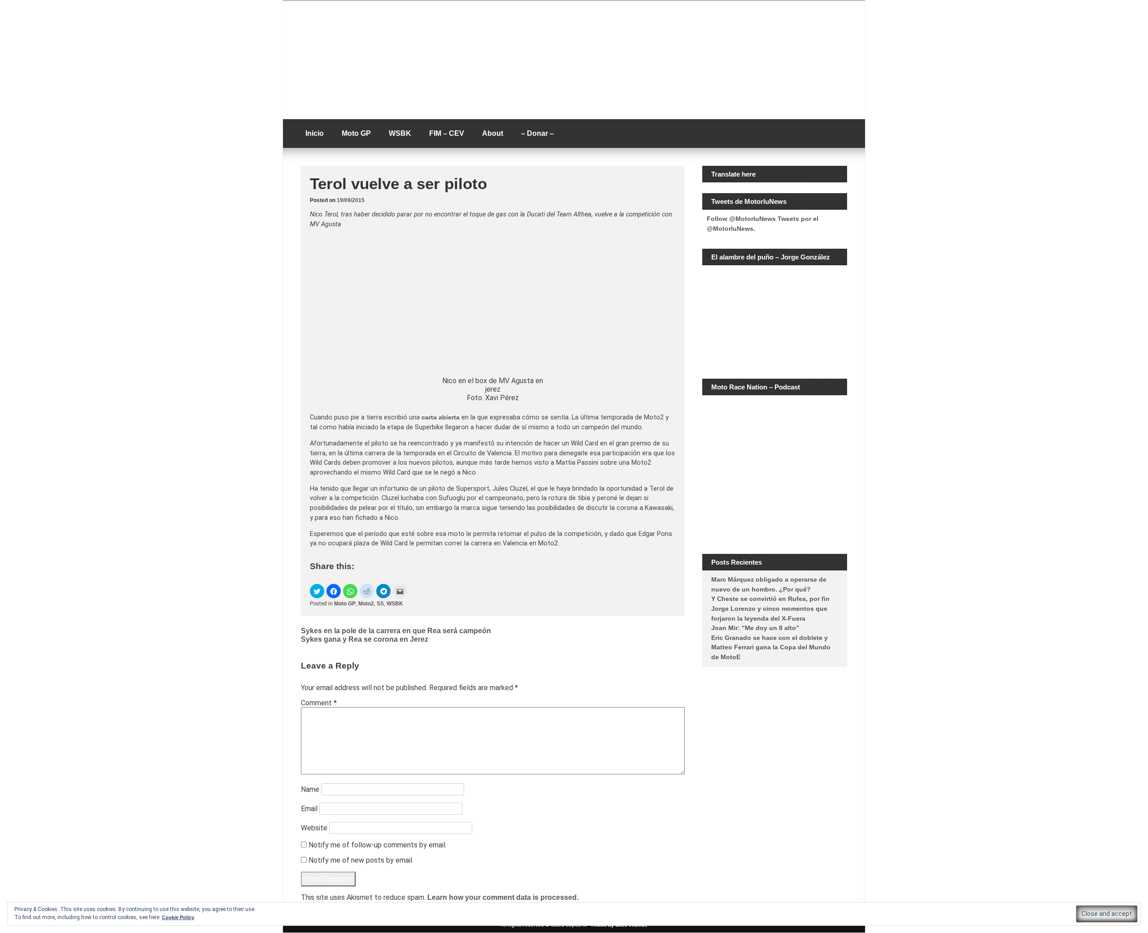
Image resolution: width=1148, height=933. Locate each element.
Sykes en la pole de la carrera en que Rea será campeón (396, 631)
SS (380, 603)
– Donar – (537, 133)
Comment (319, 703)
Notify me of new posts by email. (361, 860)
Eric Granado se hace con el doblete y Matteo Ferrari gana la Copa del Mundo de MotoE (771, 647)
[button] (317, 591)
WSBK (400, 133)
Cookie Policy (178, 917)
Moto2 (366, 603)
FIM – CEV (446, 133)
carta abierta (441, 417)
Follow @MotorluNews (741, 218)
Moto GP (356, 133)
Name (310, 789)
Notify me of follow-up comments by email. (378, 845)
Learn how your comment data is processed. (502, 897)
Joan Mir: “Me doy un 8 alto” (755, 627)
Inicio (314, 133)
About (492, 133)
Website (314, 828)
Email (309, 808)
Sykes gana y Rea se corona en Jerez (364, 639)
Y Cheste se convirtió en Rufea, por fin (770, 598)
